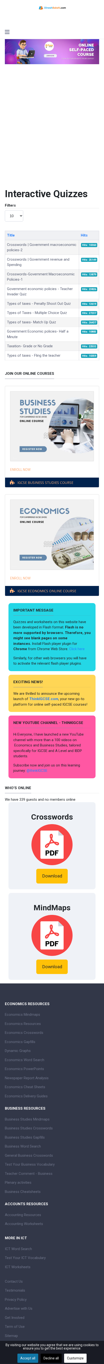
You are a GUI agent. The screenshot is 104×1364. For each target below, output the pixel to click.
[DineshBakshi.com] (52, 7)
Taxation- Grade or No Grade (30, 346)
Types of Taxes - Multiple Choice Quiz (37, 313)
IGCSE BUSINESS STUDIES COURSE (45, 482)
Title (11, 235)
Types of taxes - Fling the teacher (33, 355)
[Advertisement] (52, 126)
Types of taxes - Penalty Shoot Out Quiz (39, 303)
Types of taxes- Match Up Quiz (31, 322)
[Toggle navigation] (7, 32)
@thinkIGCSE (37, 770)
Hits (84, 235)
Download (52, 876)
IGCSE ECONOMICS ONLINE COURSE (46, 591)
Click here (77, 649)
